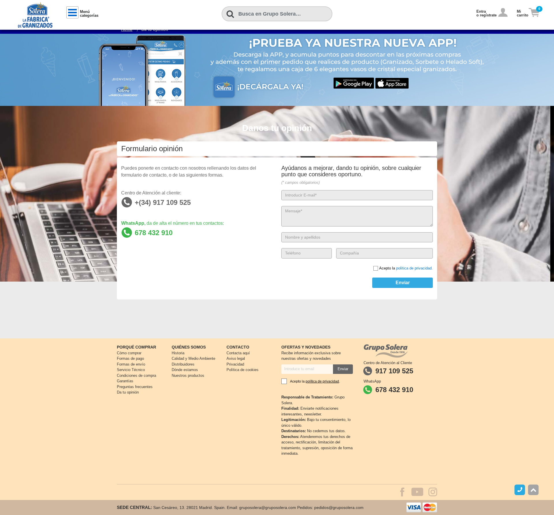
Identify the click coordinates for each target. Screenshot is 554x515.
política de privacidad (322, 381)
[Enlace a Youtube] (414, 493)
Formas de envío (131, 364)
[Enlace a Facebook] (399, 493)
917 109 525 (394, 371)
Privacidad (235, 364)
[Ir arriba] (533, 489)
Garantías (125, 381)
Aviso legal (236, 358)
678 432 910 (394, 390)
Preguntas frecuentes (135, 387)
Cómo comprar (129, 353)
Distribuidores (183, 364)
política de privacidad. (414, 268)
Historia (178, 353)
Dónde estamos (185, 370)
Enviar (403, 282)
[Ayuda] (520, 489)
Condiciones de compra (136, 375)
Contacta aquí (238, 353)
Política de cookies (243, 370)
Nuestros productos (188, 375)
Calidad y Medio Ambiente (193, 358)
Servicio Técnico (131, 370)
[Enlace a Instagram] (432, 494)
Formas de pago (130, 358)
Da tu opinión (128, 392)
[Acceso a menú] (72, 12)
